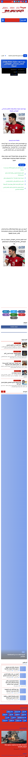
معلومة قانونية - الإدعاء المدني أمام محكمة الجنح (12, 354)
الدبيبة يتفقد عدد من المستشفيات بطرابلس (16, 655)
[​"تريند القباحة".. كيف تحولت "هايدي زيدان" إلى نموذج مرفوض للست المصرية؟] (24, 362)
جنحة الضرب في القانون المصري (14, 345)
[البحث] (2, 2)
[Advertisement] (14, 39)
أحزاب (24, 712)
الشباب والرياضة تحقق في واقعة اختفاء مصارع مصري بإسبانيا (14, 174)
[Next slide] (2, 392)
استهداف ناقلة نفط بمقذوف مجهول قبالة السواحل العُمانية (12, 668)
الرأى (11, 715)
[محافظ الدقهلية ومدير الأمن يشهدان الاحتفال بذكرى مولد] (23, 682)
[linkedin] (19, 2)
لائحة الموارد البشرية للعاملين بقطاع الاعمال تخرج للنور (11, 383)
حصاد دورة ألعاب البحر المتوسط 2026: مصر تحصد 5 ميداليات (14, 169)
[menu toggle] (26, 2)
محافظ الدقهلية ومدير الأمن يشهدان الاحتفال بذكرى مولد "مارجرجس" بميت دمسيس (12, 682)
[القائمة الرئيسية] (3, 20)
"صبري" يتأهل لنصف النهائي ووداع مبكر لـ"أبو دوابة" (13, 184)
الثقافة (16, 715)
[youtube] (12, 2)
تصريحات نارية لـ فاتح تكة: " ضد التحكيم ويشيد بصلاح (14, 178)
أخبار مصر (17, 712)
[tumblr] (17, 2)
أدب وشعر (9, 712)
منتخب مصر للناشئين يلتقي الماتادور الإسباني (15, 181)
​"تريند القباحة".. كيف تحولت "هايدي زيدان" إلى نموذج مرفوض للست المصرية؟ (11, 364)
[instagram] (21, 2)
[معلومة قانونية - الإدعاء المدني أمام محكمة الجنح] (24, 353)
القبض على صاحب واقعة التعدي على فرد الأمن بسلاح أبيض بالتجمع (11, 675)
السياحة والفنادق (21, 717)
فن (24, 720)
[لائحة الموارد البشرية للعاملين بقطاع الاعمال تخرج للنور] (24, 382)
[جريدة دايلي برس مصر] (14, 9)
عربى (7, 717)
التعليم (23, 715)
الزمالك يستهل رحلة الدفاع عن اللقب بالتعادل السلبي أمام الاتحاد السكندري (13, 188)
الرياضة (15, 72)
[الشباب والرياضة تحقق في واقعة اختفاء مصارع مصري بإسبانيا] (23, 697)
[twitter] (14, 2)
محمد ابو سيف (23, 749)
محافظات (18, 720)
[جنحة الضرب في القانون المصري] (24, 344)
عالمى (13, 717)
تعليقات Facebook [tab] (14, 327)
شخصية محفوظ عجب (16, 373)
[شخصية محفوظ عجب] (24, 372)
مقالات (11, 720)
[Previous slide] (4, 392)
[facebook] (23, 2)
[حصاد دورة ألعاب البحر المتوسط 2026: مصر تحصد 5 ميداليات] (23, 690)
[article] (14, 526)
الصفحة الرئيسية (21, 72)
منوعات (4, 720)
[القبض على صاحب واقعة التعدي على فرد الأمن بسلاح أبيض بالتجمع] (23, 675)
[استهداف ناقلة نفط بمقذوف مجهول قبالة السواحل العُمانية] (23, 668)
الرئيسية (22, 20)
